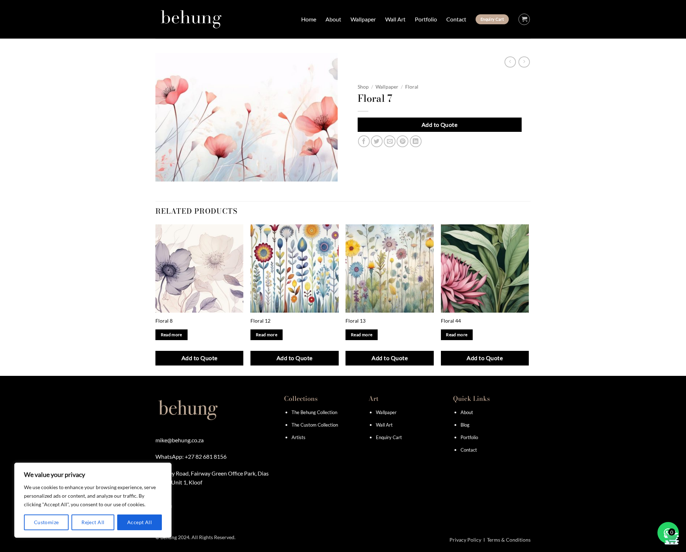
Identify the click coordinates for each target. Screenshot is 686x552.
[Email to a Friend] (390, 141)
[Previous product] (524, 62)
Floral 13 (356, 321)
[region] (93, 500)
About (333, 19)
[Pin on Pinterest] (402, 141)
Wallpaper (363, 19)
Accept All (139, 522)
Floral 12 (260, 321)
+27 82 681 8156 (206, 456)
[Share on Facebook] (364, 141)
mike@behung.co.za (179, 440)
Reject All (92, 522)
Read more (171, 334)
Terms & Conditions (509, 540)
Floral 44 (451, 321)
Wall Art (395, 19)
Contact (456, 19)
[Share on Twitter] (377, 141)
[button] (524, 19)
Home (308, 19)
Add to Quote (440, 124)
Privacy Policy (465, 540)
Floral (411, 87)
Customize (46, 522)
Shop (363, 87)
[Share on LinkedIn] (416, 141)
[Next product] (510, 62)
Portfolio (426, 19)
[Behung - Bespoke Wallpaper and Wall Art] (191, 19)
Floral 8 (164, 321)
